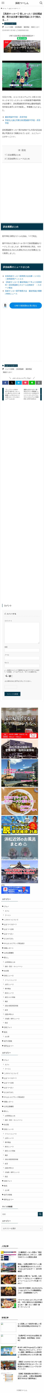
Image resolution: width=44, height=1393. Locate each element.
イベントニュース (11, 980)
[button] (5, 383)
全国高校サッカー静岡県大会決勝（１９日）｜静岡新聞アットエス (23, 277)
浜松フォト (8, 1027)
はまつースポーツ (10, 24)
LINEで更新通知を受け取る (26, 305)
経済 (6, 1010)
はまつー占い (9, 934)
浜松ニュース (9, 975)
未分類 (6, 971)
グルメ (6, 906)
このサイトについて (11, 919)
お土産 (7, 1036)
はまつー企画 (9, 929)
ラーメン (8, 915)
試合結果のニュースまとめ (19, 158)
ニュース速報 (9, 27)
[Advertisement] (22, 192)
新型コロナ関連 (10, 997)
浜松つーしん (22, 3)
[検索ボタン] (41, 3)
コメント (8, 621)
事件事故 (8, 989)
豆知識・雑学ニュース (12, 1019)
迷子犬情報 (8, 1041)
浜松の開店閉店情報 (11, 1006)
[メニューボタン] (3, 3)
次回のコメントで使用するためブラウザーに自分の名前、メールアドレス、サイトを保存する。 (23, 671)
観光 (5, 1032)
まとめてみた (9, 938)
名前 (6, 647)
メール (7, 655)
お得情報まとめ (10, 962)
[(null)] (22, 89)
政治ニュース (9, 993)
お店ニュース (9, 984)
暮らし (6, 957)
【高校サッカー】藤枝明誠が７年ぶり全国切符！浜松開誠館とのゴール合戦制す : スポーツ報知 (23, 285)
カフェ (7, 911)
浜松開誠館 (18, 27)
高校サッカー (35, 27)
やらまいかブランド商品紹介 (14, 943)
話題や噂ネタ (9, 1014)
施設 (6, 1001)
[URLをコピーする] (39, 383)
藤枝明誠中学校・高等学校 (16, 117)
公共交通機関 (9, 953)
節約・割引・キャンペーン (13, 966)
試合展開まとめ (14, 154)
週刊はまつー (9, 1046)
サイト (7, 663)
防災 (6, 1023)
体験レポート (9, 948)
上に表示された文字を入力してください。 (18, 681)
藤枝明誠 (26, 27)
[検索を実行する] (40, 1214)
